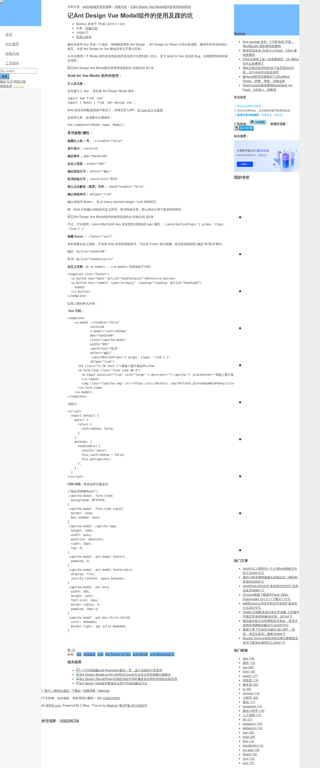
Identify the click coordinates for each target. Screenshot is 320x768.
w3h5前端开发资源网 (20, 4)
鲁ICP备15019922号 (133, 705)
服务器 (250, 684)
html (249, 671)
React (250, 754)
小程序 (250, 697)
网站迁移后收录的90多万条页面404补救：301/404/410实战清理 (268, 70)
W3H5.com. (54, 705)
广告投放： (241, 123)
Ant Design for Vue (118, 654)
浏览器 (250, 680)
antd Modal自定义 (162, 654)
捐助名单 (6, 86)
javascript (252, 706)
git (248, 719)
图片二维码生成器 (57, 690)
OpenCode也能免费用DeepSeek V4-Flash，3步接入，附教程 (268, 87)
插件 (249, 662)
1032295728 (69, 720)
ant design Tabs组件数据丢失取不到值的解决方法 (113, 683)
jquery (250, 676)
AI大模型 (12, 43)
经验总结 (12, 53)
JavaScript (253, 745)
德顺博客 (89, 690)
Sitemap (103, 690)
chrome (251, 693)
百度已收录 (83, 37)
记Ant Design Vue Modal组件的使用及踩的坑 (160, 6)
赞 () (71, 650)
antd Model (140, 654)
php (248, 658)
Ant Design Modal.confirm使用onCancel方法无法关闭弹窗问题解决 (125, 674)
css (248, 667)
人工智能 (252, 715)
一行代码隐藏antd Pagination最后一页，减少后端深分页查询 (121, 670)
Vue (248, 741)
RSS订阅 (19, 81)
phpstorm (252, 723)
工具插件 (12, 63)
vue (79, 654)
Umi (249, 758)
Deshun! (112, 705)
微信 (3, 81)
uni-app (251, 750)
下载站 (76, 690)
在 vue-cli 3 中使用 (150, 110)
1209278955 (111, 698)
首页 (8, 34)
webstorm (253, 728)
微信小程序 (253, 710)
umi (248, 763)
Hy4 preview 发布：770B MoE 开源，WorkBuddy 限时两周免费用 (268, 43)
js (247, 689)
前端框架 (89, 654)
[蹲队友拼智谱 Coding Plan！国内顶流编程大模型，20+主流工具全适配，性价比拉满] (266, 170)
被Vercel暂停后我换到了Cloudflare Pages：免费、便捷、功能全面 (266, 78)
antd (100, 654)
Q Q (10, 81)
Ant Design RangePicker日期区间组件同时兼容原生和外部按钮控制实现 (128, 679)
